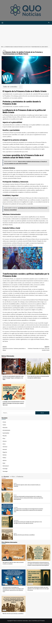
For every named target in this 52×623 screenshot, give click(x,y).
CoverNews (34, 620)
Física (4, 438)
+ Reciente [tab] (6, 476)
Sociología (5, 468)
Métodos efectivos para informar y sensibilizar (24, 535)
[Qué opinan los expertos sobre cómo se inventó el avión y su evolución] (7, 484)
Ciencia (4, 422)
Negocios (5, 452)
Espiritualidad (6, 433)
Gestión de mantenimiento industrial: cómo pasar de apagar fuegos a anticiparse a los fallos (13, 378)
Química (4, 460)
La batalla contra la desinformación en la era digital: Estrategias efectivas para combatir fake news (13, 403)
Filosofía (5, 435)
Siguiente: (38, 348)
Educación (5, 427)
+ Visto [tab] (12, 476)
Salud (4, 463)
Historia (4, 441)
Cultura (4, 424)
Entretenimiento (6, 430)
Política (4, 457)
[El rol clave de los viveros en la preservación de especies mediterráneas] (38, 366)
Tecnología (5, 471)
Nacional (5, 449)
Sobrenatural (6, 465)
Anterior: (14, 348)
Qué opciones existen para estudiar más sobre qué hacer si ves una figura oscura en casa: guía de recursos (38, 589)
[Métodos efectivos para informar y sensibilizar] (7, 534)
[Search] (49, 22)
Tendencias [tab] (19, 476)
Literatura (5, 446)
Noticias (4, 50)
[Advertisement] (26, 35)
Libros (4, 444)
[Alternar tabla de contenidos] (19, 87)
